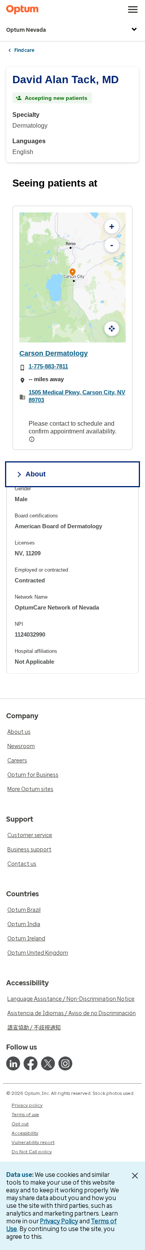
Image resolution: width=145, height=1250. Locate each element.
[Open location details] (73, 273)
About (36, 474)
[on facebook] (31, 1063)
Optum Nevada (26, 30)
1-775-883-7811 (48, 366)
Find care (24, 50)
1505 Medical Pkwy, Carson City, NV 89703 (77, 396)
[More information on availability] (32, 439)
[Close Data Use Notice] (135, 1175)
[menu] (133, 10)
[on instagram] (65, 1063)
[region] (72, 579)
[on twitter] (48, 1063)
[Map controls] (111, 328)
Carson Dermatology (53, 353)
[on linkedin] (13, 1063)
